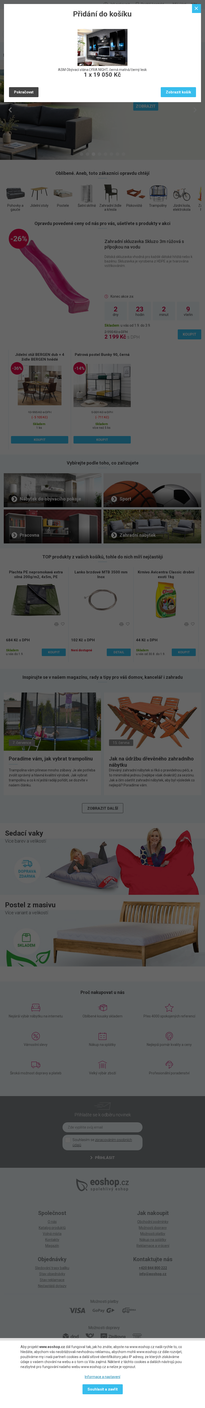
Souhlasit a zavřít (103, 1389)
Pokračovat (24, 92)
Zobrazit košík (178, 92)
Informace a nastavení (102, 1377)
